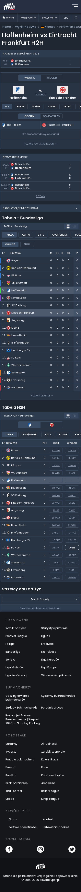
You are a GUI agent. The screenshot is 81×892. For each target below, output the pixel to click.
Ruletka (11, 775)
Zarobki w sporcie (53, 752)
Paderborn (18, 577)
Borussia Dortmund (23, 458)
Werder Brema (20, 555)
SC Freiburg (18, 495)
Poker (45, 767)
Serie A (10, 660)
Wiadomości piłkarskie (56, 675)
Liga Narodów (50, 660)
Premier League (16, 636)
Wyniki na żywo (16, 628)
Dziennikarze (49, 759)
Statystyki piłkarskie (54, 628)
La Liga (10, 644)
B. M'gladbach (20, 532)
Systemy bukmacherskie (58, 696)
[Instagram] (40, 849)
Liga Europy (49, 667)
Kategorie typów (52, 775)
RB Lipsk (16, 465)
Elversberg (18, 570)
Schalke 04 (18, 562)
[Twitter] (71, 849)
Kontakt (48, 819)
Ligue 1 (45, 636)
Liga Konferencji (16, 675)
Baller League (50, 791)
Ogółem (29, 116)
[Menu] (75, 6)
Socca (10, 799)
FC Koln (15, 547)
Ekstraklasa (48, 652)
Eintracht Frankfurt (62, 98)
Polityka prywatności (23, 827)
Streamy (11, 744)
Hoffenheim (18, 98)
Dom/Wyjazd (51, 116)
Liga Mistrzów (14, 667)
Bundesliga (13, 652)
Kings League (50, 799)
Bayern (15, 450)
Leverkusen (18, 488)
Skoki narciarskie (17, 783)
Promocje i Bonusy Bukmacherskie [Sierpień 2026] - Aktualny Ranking (23, 719)
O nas (13, 819)
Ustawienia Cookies (56, 827)
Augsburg (17, 510)
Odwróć (40, 94)
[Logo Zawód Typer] (9, 6)
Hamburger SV (20, 540)
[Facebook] (9, 849)
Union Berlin (18, 525)
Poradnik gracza (52, 708)
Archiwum (48, 783)
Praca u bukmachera (20, 759)
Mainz (15, 518)
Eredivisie (47, 644)
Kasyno (10, 767)
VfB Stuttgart (19, 473)
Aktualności (49, 744)
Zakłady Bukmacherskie (22, 708)
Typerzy (11, 752)
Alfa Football (14, 791)
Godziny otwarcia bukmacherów (17, 698)
